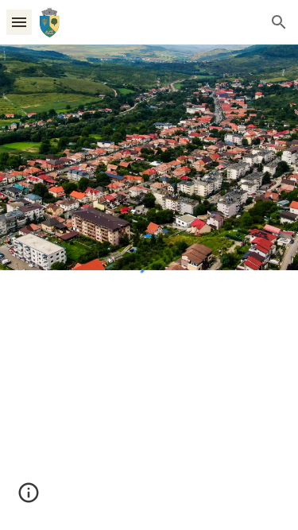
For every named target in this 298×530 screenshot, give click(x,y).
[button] (19, 22)
